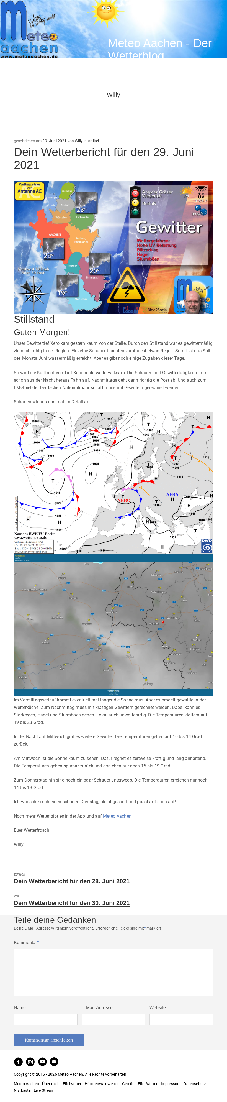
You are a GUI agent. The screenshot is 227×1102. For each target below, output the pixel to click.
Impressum (170, 1083)
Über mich (51, 1083)
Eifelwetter (72, 1083)
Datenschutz (195, 1083)
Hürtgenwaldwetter (102, 1083)
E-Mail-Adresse (97, 1007)
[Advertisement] (58, 112)
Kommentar (26, 942)
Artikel (93, 141)
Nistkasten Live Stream (34, 1090)
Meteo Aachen (117, 816)
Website (157, 1007)
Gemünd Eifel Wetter (140, 1083)
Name (20, 1007)
